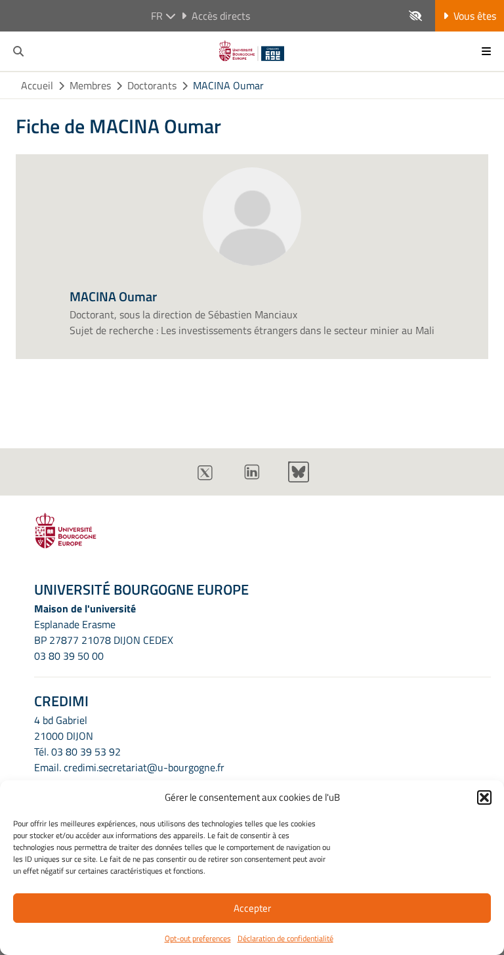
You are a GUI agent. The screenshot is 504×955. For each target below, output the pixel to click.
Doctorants (152, 85)
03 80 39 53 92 (86, 751)
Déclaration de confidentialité (285, 938)
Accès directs (221, 16)
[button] (484, 797)
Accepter (252, 908)
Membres (90, 85)
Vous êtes (474, 16)
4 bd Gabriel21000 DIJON (63, 728)
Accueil (37, 85)
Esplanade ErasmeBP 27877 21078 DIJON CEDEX (103, 632)
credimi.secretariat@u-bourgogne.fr (144, 767)
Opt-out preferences (198, 938)
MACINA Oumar (228, 85)
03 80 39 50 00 (69, 656)
